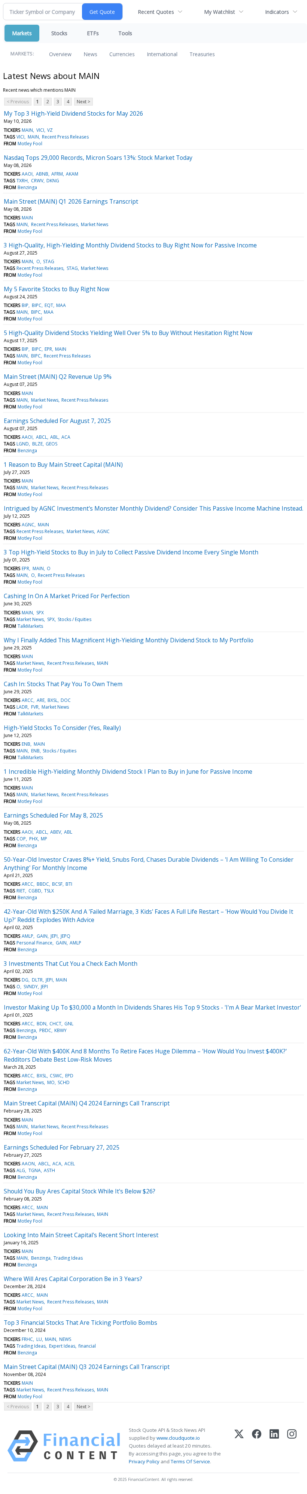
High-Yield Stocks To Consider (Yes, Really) (62, 728)
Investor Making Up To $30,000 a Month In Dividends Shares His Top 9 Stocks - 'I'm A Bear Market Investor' (152, 1007)
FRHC (27, 1339)
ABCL (41, 437)
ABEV (55, 832)
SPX (40, 612)
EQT (49, 305)
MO (51, 1082)
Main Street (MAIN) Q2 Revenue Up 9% (58, 376)
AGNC (28, 524)
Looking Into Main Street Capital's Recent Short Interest (81, 1235)
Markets (22, 33)
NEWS (65, 1339)
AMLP (27, 936)
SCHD (64, 1082)
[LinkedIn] (274, 1446)
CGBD (34, 891)
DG (25, 980)
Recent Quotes (156, 11)
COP (21, 839)
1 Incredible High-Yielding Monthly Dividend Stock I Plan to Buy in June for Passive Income (128, 771)
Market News (94, 224)
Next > (83, 101)
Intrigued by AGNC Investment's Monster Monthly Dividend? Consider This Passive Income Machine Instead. (153, 508)
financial (87, 1346)
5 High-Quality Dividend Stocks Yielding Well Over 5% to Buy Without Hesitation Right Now (128, 333)
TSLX (49, 891)
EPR (48, 349)
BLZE (37, 444)
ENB (26, 744)
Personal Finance (34, 943)
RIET (20, 891)
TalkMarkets (30, 626)
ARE (41, 700)
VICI (40, 130)
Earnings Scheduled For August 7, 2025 (57, 421)
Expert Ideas (62, 1346)
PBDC (45, 1030)
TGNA (34, 1170)
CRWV (37, 180)
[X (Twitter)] (239, 1446)
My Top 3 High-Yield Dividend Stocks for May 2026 (73, 113)
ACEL (69, 1163)
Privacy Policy (144, 1461)
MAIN (27, 130)
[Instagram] (292, 1446)
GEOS (51, 444)
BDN (41, 1023)
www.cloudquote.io (178, 1437)
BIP (25, 305)
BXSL (53, 700)
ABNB (42, 174)
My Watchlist (219, 11)
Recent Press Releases (65, 137)
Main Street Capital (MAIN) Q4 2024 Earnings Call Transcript (87, 1103)
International (162, 54)
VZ (50, 130)
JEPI (54, 936)
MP (44, 839)
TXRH (22, 180)
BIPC (37, 305)
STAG (48, 261)
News (90, 54)
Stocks (59, 33)
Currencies (122, 54)
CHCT (55, 1023)
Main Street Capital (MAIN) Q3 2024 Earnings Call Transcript (87, 1367)
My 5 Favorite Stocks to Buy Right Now (56, 289)
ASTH (49, 1170)
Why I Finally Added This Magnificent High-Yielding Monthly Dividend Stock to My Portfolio (128, 640)
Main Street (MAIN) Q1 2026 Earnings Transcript (71, 201)
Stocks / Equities (74, 619)
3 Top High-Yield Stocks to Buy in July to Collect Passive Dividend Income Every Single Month (131, 552)
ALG (20, 1170)
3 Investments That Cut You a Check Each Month (70, 963)
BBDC (43, 884)
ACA (65, 437)
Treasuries (202, 54)
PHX (33, 839)
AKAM (72, 174)
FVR (35, 707)
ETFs (93, 33)
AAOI (27, 174)
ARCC (27, 700)
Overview (60, 54)
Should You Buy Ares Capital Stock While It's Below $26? (79, 1191)
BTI (69, 884)
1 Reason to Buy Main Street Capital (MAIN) (63, 464)
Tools (125, 33)
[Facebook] (256, 1446)
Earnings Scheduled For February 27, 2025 (61, 1147)
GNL (68, 1023)
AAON (28, 1163)
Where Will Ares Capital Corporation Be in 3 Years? (73, 1279)
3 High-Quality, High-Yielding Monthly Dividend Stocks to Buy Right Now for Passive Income (130, 245)
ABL (54, 437)
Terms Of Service (190, 1461)
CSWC (56, 1075)
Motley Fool (30, 143)
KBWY (60, 1030)
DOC (66, 700)
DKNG (52, 180)
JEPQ (65, 936)
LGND (22, 444)
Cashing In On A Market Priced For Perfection (67, 596)
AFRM (57, 174)
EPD (69, 1075)
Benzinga (27, 187)
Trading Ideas (68, 1258)
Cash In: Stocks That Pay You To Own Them (63, 684)
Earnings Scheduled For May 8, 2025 (53, 815)
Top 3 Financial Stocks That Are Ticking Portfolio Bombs (80, 1322)
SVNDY (31, 986)
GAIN (42, 936)
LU (39, 1339)
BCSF (57, 884)
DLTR (37, 980)
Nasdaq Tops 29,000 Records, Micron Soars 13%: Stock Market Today (98, 157)
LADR (22, 707)
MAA (61, 305)
